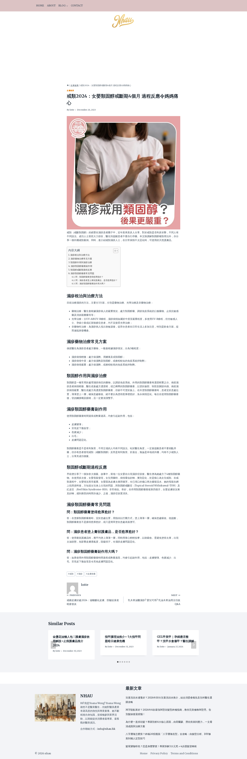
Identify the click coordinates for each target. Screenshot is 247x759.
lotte (72, 110)
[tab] (117, 662)
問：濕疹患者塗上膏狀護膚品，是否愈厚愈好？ (96, 280)
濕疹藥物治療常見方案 (81, 258)
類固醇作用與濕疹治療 (81, 262)
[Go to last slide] (53, 645)
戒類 (70, 574)
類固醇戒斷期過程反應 (81, 269)
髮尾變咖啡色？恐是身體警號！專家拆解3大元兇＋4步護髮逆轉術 (161, 746)
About (51, 5)
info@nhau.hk (106, 728)
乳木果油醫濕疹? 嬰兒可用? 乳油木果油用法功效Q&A (154, 600)
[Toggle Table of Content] (114, 250)
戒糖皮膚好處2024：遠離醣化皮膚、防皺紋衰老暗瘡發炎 (93, 600)
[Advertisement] (123, 51)
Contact (77, 5)
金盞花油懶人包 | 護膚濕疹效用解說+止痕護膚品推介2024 (71, 641)
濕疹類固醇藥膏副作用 (81, 266)
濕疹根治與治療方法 (80, 255)
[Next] (193, 645)
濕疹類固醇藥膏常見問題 (82, 273)
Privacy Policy (159, 753)
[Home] (68, 85)
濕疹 (79, 574)
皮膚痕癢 (90, 574)
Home (40, 5)
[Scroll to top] (240, 755)
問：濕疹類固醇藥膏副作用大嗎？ (90, 283)
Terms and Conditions (184, 753)
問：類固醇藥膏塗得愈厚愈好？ (89, 277)
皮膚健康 (70, 90)
